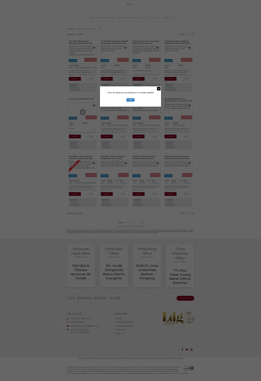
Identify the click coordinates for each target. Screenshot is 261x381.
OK (130, 100)
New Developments (125, 322)
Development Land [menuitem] (127, 18)
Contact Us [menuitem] (167, 18)
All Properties (71, 29)
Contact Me (185, 298)
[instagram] (192, 350)
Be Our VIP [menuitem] (144, 18)
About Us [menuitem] (155, 18)
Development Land (125, 326)
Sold (99, 29)
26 (142, 222)
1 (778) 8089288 (74, 88)
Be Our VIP (121, 330)
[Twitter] (188, 350)
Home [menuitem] (91, 18)
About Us (120, 333)
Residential (92, 29)
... (137, 222)
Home (119, 319)
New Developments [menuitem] (105, 18)
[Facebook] (183, 350)
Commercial (82, 29)
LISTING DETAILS (75, 79)
